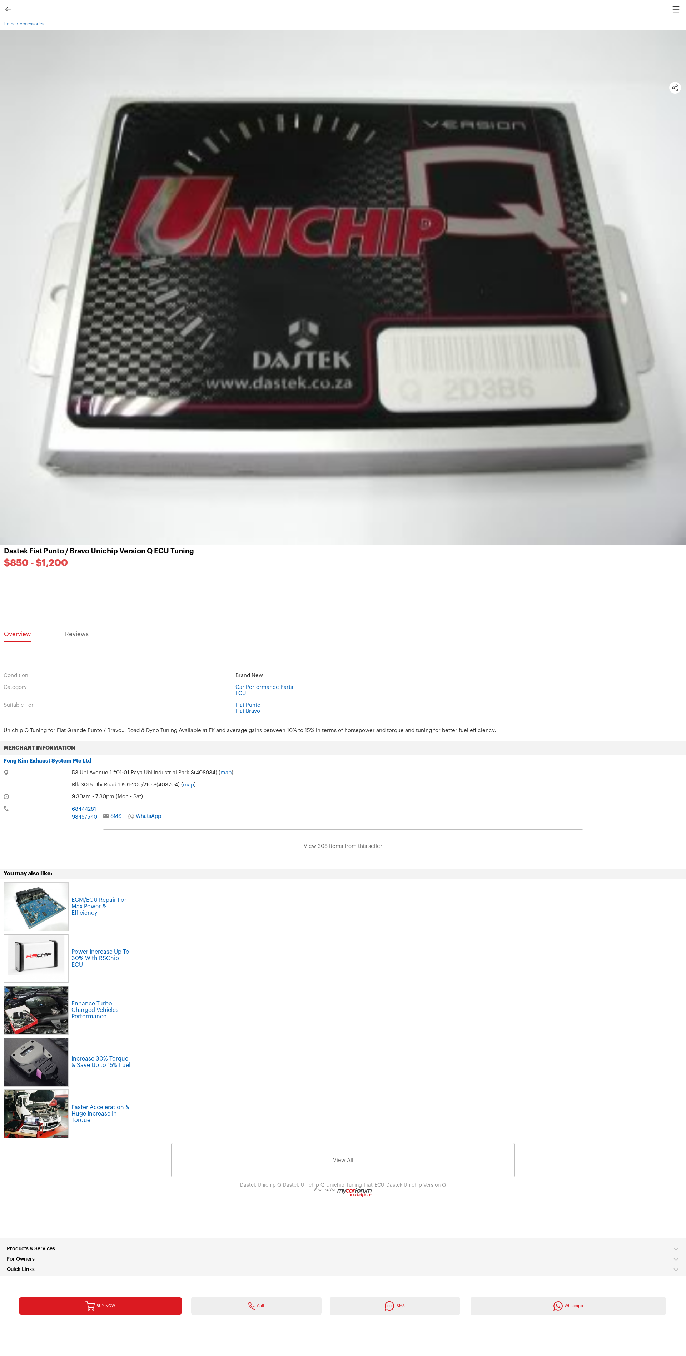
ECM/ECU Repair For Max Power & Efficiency (98, 906)
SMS (115, 816)
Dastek (291, 1185)
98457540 (84, 817)
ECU (240, 693)
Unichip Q (312, 1185)
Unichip (335, 1185)
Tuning (354, 1185)
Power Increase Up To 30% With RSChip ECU (100, 958)
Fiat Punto (247, 705)
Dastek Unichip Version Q (416, 1185)
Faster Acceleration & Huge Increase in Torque (100, 1113)
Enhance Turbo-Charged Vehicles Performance (95, 1010)
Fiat (368, 1185)
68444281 (84, 809)
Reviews (77, 634)
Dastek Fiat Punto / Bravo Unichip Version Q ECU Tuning (99, 551)
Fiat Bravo (247, 711)
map (226, 772)
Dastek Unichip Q (260, 1185)
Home (10, 24)
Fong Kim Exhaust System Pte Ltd (47, 761)
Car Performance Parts (264, 687)
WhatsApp (148, 816)
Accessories (32, 24)
